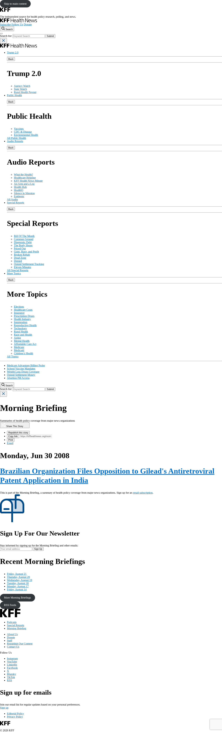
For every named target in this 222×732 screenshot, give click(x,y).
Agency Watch (22, 85)
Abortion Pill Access (18, 377)
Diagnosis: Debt (23, 242)
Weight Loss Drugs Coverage (23, 371)
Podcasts (11, 622)
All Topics (12, 356)
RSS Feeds (10, 605)
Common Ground (23, 239)
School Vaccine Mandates (21, 368)
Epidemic (19, 196)
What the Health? (23, 174)
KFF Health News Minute (28, 180)
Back (11, 59)
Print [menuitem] (10, 440)
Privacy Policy (15, 716)
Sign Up (38, 549)
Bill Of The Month (24, 236)
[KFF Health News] (18, 21)
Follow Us (17, 24)
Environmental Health (26, 134)
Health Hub (20, 187)
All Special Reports (17, 270)
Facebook (12, 667)
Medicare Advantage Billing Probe (26, 365)
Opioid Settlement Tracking (29, 264)
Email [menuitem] (10, 443)
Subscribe (5, 24)
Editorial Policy (15, 713)
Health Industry (22, 319)
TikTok (11, 677)
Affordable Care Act (25, 344)
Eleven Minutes (22, 267)
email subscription (143, 492)
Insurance (19, 312)
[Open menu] (1, 33)
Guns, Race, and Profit (26, 251)
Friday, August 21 (17, 573)
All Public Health (16, 138)
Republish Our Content (19, 643)
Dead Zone (20, 257)
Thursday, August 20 (18, 577)
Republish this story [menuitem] (18, 432)
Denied (18, 260)
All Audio (12, 199)
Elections (19, 306)
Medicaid (19, 350)
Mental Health (21, 340)
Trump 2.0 (12, 52)
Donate (28, 24)
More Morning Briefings (17, 597)
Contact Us (13, 646)
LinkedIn (12, 664)
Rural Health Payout (25, 92)
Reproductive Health (25, 325)
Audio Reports (15, 141)
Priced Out (20, 248)
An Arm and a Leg (24, 183)
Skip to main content (15, 3)
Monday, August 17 (18, 586)
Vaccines (19, 128)
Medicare (19, 347)
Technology (20, 328)
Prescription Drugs (24, 316)
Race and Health (23, 334)
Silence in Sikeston (24, 193)
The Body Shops (23, 245)
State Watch (20, 89)
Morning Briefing (16, 628)
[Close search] (3, 41)
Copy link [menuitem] (13, 436)
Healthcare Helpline (25, 177)
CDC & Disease (23, 131)
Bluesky (11, 674)
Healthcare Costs (23, 309)
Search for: (6, 35)
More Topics (14, 273)
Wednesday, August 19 (19, 580)
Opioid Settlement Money (21, 374)
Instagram (12, 658)
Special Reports (15, 202)
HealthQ (18, 190)
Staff (9, 640)
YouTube (12, 661)
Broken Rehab (22, 254)
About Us (12, 634)
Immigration (20, 322)
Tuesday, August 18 (18, 583)
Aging (17, 337)
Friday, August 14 (17, 589)
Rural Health (21, 331)
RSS (9, 680)
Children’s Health (23, 353)
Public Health (14, 95)
